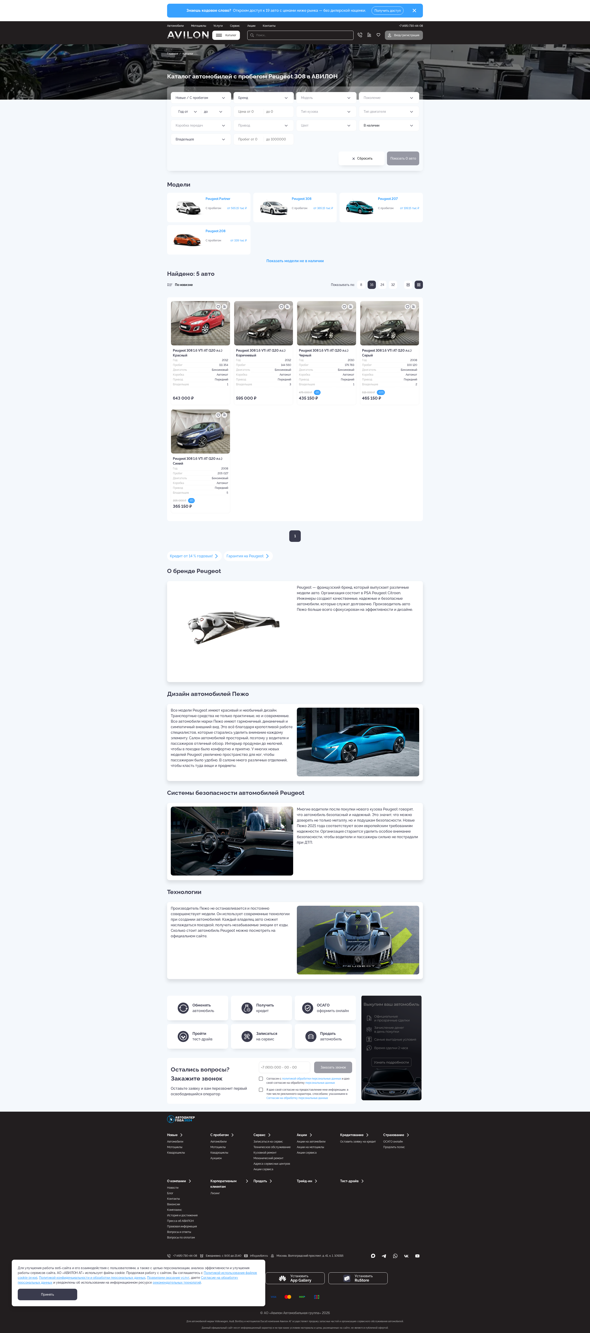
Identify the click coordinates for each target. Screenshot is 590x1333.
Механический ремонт (268, 1158)
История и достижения (182, 1215)
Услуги (218, 25)
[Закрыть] (414, 11)
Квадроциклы (176, 1152)
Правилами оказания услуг (168, 1278)
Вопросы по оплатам (181, 1237)
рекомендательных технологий (177, 1282)
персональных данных (320, 1082)
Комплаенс (174, 1209)
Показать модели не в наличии (295, 261)
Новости (172, 1187)
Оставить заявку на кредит (358, 1141)
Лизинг (215, 1193)
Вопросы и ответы (179, 1232)
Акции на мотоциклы (310, 1147)
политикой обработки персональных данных (311, 1078)
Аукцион (216, 1158)
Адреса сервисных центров (272, 1163)
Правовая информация (182, 1226)
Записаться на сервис (268, 1141)
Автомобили (175, 25)
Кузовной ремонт (265, 1152)
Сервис (235, 25)
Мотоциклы (198, 25)
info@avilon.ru (259, 1255)
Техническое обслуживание (272, 1147)
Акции (251, 25)
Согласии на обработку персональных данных (297, 1098)
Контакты (269, 25)
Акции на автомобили (311, 1141)
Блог (170, 1193)
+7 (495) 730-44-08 (185, 1255)
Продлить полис (394, 1147)
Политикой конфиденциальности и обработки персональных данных (92, 1278)
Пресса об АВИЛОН (180, 1221)
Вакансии (173, 1204)
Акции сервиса (263, 1169)
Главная (172, 53)
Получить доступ (388, 10)
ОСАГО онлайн (393, 1141)
